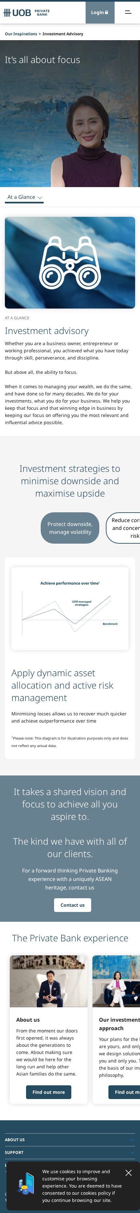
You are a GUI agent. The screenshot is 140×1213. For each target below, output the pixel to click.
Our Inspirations (21, 34)
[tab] (70, 1140)
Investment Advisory (63, 34)
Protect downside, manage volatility (70, 527)
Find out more (49, 1092)
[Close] (128, 1173)
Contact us (73, 905)
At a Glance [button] (21, 196)
